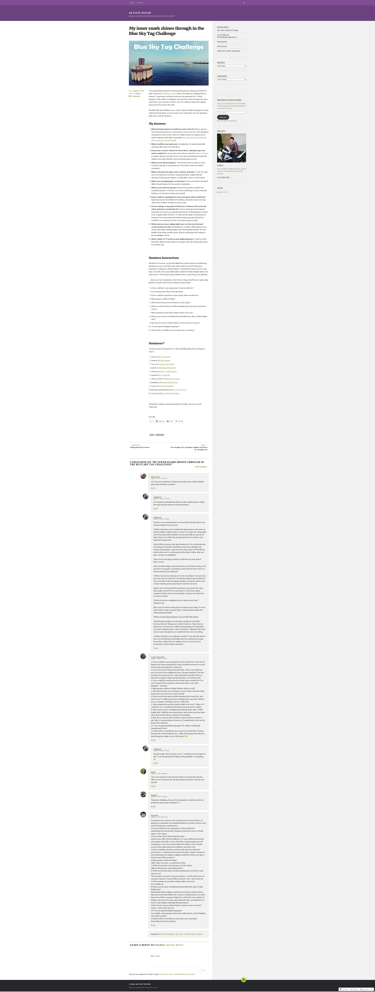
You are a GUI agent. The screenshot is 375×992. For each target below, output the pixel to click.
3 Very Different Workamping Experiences (227, 36)
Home (132, 3)
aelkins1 (138, 93)
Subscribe (223, 117)
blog (152, 435)
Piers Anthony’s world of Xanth (163, 140)
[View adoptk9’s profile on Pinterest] (225, 192)
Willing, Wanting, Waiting (169, 393)
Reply (153, 488)
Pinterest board (202, 153)
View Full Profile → (224, 177)
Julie (153, 772)
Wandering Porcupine (171, 379)
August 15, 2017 (138, 91)
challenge (160, 435)
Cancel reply (174, 945)
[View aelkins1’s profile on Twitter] (220, 192)
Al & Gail (155, 477)
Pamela (154, 815)
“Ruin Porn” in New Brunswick (228, 51)
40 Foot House (140, 12)
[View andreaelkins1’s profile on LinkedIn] (227, 192)
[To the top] (243, 979)
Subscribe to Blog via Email (229, 100)
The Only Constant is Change (227, 30)
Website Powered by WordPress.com (143, 987)
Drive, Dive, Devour (179, 390)
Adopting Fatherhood (167, 368)
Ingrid (154, 795)
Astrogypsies (165, 360)
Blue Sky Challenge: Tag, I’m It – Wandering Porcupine (180, 934)
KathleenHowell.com (169, 382)
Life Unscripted (164, 357)
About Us (140, 3)
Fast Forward (222, 46)
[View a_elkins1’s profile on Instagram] (222, 192)
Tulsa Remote (222, 42)
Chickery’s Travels (169, 93)
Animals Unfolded (166, 386)
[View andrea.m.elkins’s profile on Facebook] (218, 192)
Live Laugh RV (164, 375)
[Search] (244, 2)
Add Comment (200, 467)
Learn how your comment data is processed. (177, 974)
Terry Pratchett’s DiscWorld (193, 137)
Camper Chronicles (167, 364)
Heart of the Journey (168, 371)
